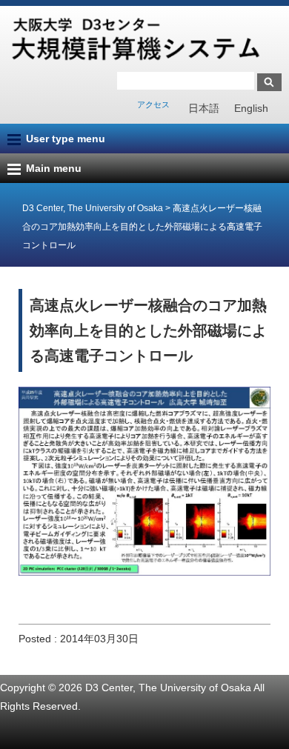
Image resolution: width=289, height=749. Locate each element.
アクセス (153, 104)
